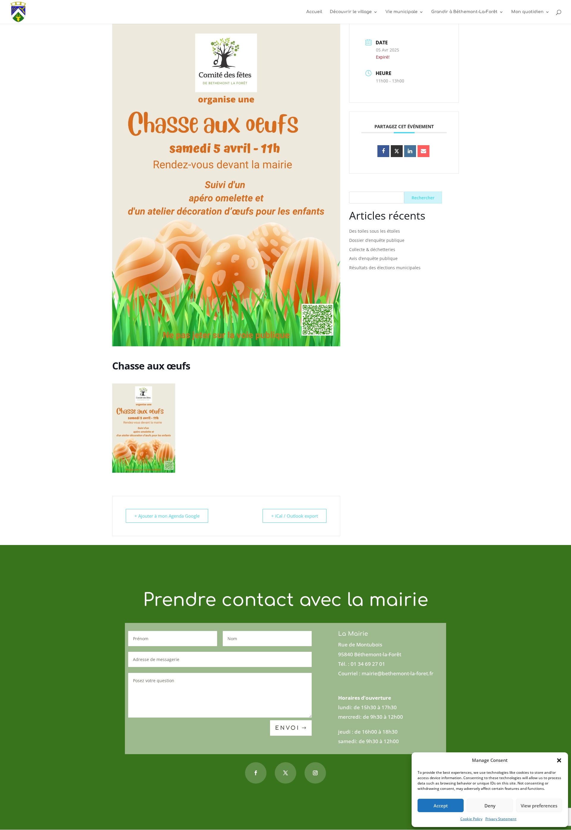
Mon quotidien (527, 12)
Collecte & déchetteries (372, 249)
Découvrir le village (351, 12)
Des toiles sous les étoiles (374, 231)
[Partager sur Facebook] (383, 151)
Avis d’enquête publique (373, 258)
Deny (489, 806)
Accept (441, 806)
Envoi (287, 728)
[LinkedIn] (410, 151)
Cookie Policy (471, 818)
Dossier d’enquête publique (376, 240)
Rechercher (423, 198)
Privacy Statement (501, 818)
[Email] (423, 151)
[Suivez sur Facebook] (255, 773)
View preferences (539, 806)
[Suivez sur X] (285, 773)
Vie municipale (401, 12)
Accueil (314, 12)
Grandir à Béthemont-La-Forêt (464, 12)
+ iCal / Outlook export (294, 516)
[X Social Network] (397, 151)
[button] (559, 760)
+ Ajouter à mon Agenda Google (167, 516)
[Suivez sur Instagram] (315, 773)
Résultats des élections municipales (385, 267)
